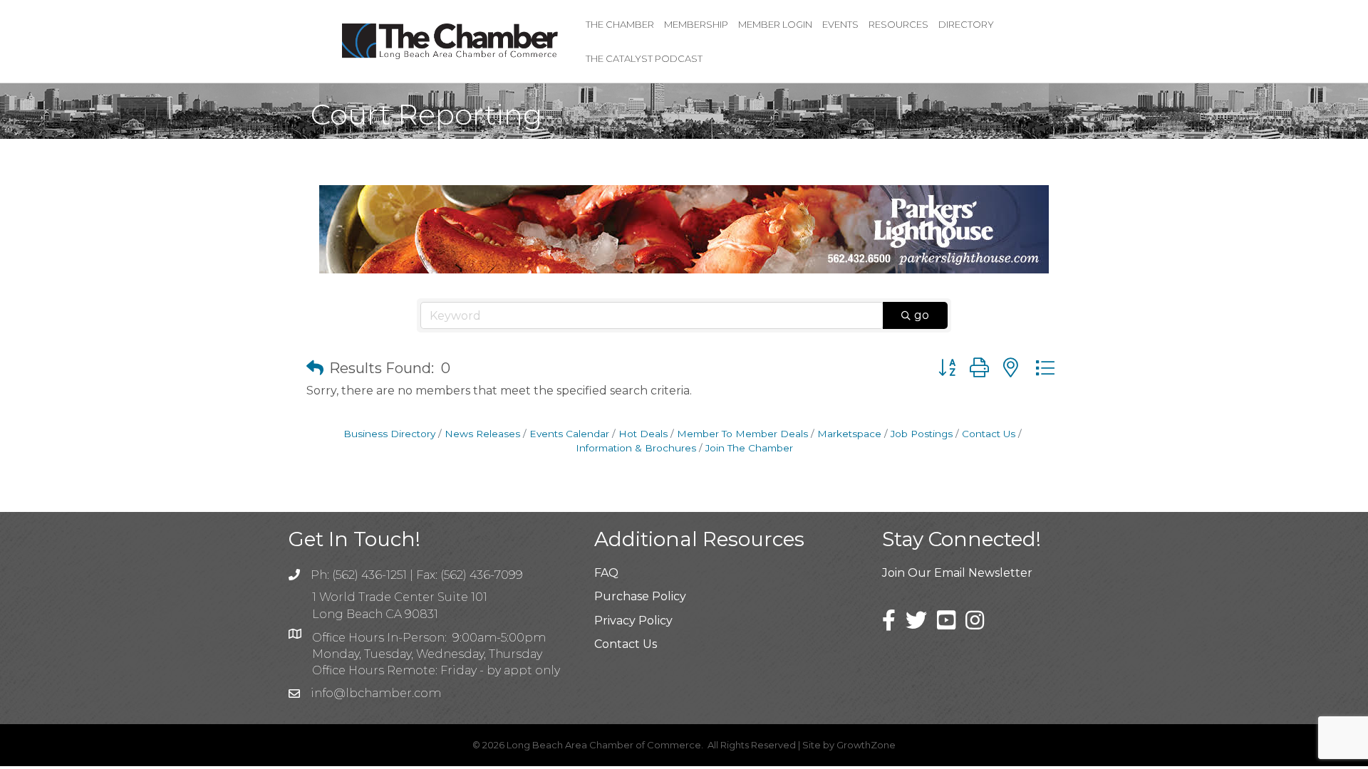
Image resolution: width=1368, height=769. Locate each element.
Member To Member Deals (742, 433)
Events (840, 24)
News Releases (482, 433)
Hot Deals (643, 433)
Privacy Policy (633, 620)
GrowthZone (866, 744)
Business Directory (389, 433)
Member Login (775, 24)
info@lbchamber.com (376, 693)
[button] (314, 368)
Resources (898, 24)
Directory (966, 24)
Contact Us (988, 433)
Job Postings (922, 433)
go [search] (921, 315)
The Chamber (620, 24)
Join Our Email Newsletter (957, 573)
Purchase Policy (640, 596)
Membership (696, 24)
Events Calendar (569, 433)
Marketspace (849, 433)
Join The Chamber (749, 448)
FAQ (606, 573)
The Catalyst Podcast (644, 58)
